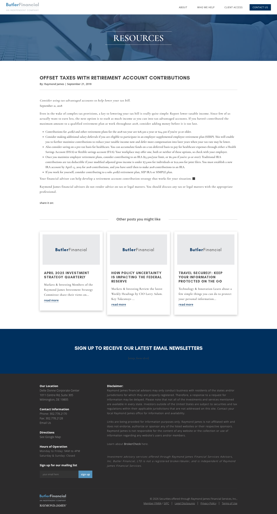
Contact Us (260, 7)
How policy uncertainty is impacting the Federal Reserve (136, 277)
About (183, 7)
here (136, 444)
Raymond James (54, 84)
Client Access (233, 7)
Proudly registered (257, 512)
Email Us (45, 423)
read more (51, 300)
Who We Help (206, 7)
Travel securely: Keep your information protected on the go (201, 277)
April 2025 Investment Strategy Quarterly (66, 275)
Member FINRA (152, 503)
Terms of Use (229, 503)
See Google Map (50, 437)
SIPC (166, 503)
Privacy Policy (208, 503)
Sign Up (85, 474)
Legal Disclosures (185, 503)
